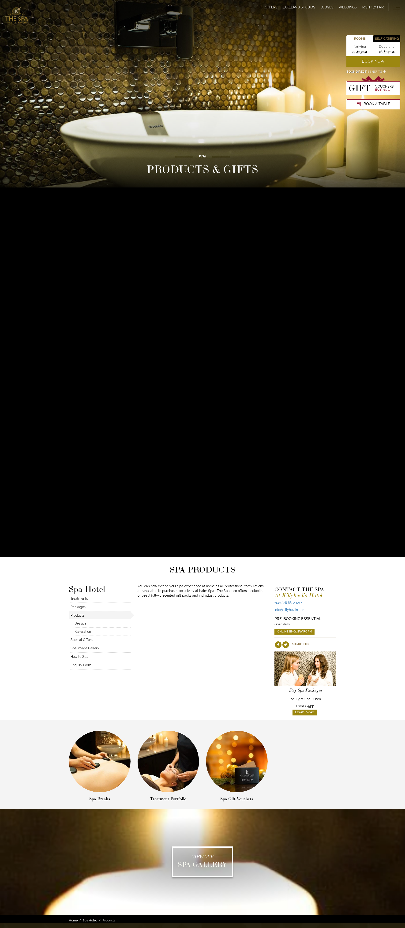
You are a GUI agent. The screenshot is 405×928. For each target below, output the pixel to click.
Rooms (360, 38)
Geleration (83, 631)
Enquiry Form (81, 665)
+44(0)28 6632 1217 (288, 603)
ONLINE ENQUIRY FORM (294, 631)
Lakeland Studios (299, 7)
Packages (78, 607)
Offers (271, 7)
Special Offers (82, 640)
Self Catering (387, 38)
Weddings (348, 7)
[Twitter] (285, 644)
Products (77, 615)
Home (73, 920)
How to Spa (79, 657)
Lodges (327, 7)
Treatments (79, 598)
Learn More (305, 712)
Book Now (373, 61)
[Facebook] (278, 644)
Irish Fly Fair (373, 7)
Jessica (80, 623)
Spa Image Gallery (85, 648)
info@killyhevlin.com (289, 610)
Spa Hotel (90, 920)
